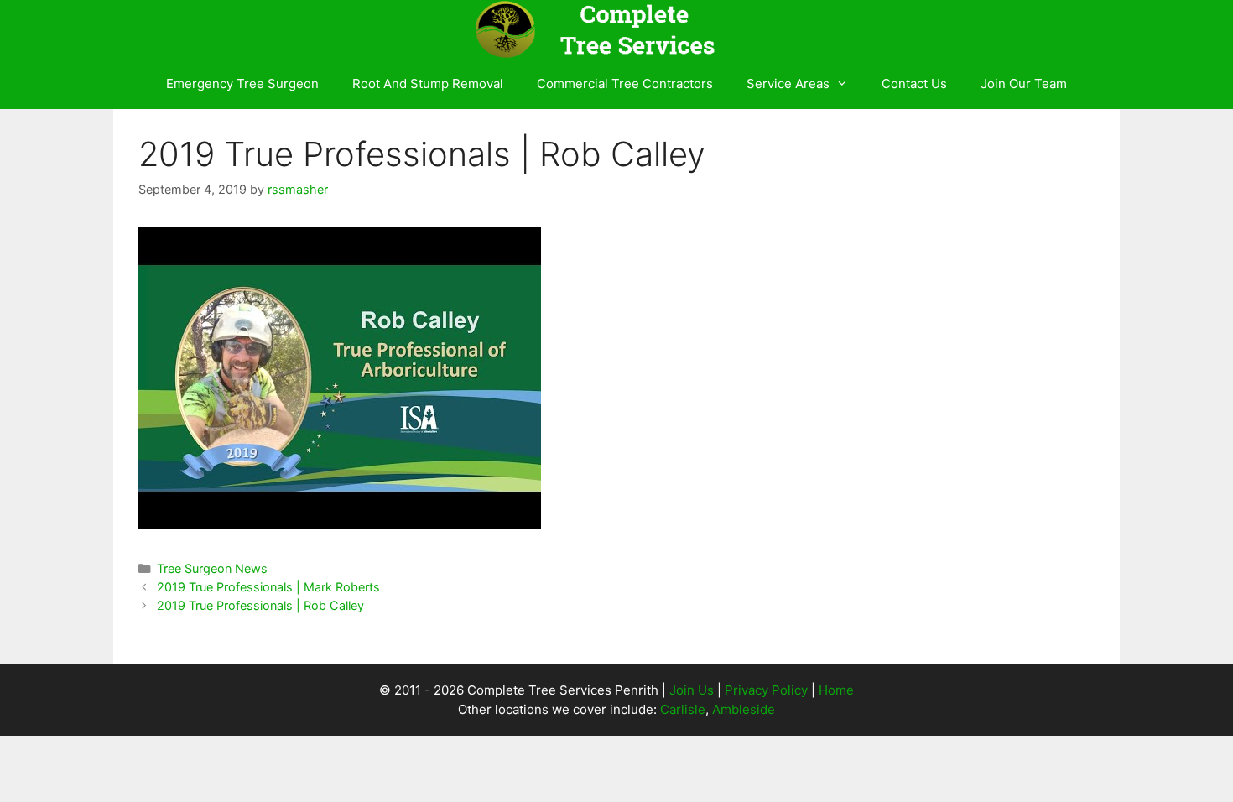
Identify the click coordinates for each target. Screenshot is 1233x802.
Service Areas (788, 83)
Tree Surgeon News (212, 568)
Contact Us (914, 83)
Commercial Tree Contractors (625, 83)
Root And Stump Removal (427, 83)
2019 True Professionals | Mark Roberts (268, 587)
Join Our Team (1024, 83)
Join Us (691, 690)
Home (836, 690)
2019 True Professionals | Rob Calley (260, 605)
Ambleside (743, 709)
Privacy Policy (766, 690)
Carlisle (682, 709)
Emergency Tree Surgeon (242, 83)
